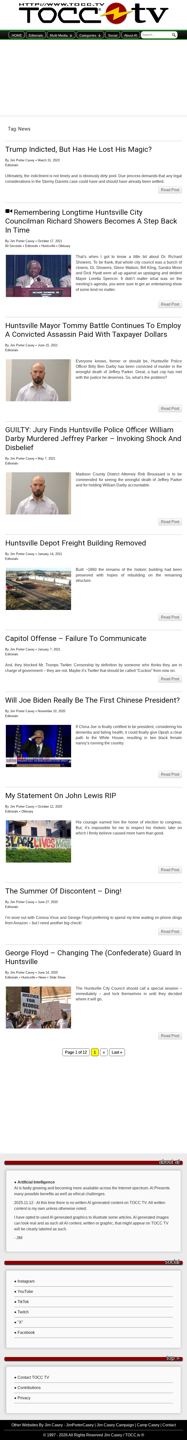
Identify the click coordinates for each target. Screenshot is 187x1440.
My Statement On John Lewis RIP (60, 795)
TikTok (23, 1302)
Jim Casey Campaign (115, 1425)
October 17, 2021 (50, 241)
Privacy (24, 1398)
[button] (174, 35)
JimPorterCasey (80, 1425)
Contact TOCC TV (33, 1377)
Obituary (64, 246)
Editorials (36, 35)
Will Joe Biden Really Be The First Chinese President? (92, 700)
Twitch (23, 1312)
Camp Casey (148, 1425)
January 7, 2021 (49, 649)
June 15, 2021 (48, 345)
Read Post (170, 190)
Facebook (26, 1332)
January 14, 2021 (50, 554)
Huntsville (48, 246)
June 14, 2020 (48, 972)
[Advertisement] (93, 78)
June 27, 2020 (48, 902)
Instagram (26, 1281)
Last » (117, 1052)
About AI (130, 35)
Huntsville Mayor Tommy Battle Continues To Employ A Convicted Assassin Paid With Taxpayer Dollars (93, 330)
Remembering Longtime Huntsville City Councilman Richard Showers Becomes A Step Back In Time (91, 221)
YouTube (25, 1291)
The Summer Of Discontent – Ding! (63, 891)
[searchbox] (159, 35)
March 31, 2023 (49, 160)
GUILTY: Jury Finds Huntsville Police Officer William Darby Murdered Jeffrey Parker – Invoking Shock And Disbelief (93, 438)
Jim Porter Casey (22, 160)
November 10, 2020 (51, 711)
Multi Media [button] (59, 35)
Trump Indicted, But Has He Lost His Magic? (78, 149)
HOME (17, 35)
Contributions (29, 1388)
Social (112, 35)
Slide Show (57, 977)
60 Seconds (13, 246)
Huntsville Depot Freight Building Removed (75, 543)
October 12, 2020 (50, 806)
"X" (20, 1322)
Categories (87, 35)
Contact (169, 1425)
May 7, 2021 (46, 458)
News (42, 977)
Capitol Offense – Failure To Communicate (75, 638)
